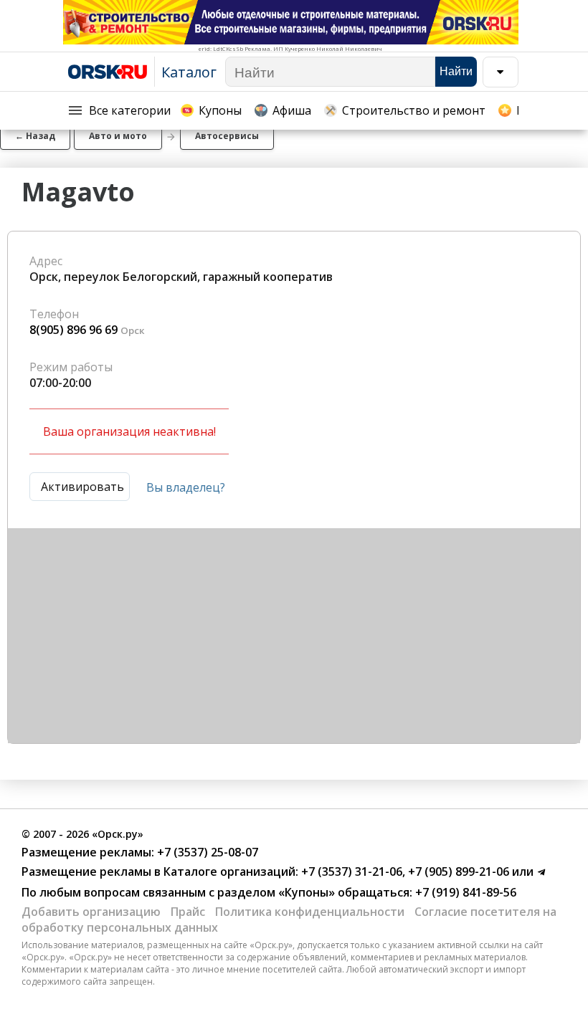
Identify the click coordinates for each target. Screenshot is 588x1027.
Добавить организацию (91, 911)
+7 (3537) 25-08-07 (206, 852)
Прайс (188, 911)
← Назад (35, 136)
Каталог (189, 72)
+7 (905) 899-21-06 (457, 871)
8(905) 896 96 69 (73, 330)
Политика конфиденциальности (309, 911)
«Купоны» (306, 892)
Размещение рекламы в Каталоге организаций (158, 871)
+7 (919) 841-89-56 (464, 892)
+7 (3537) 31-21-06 (350, 871)
